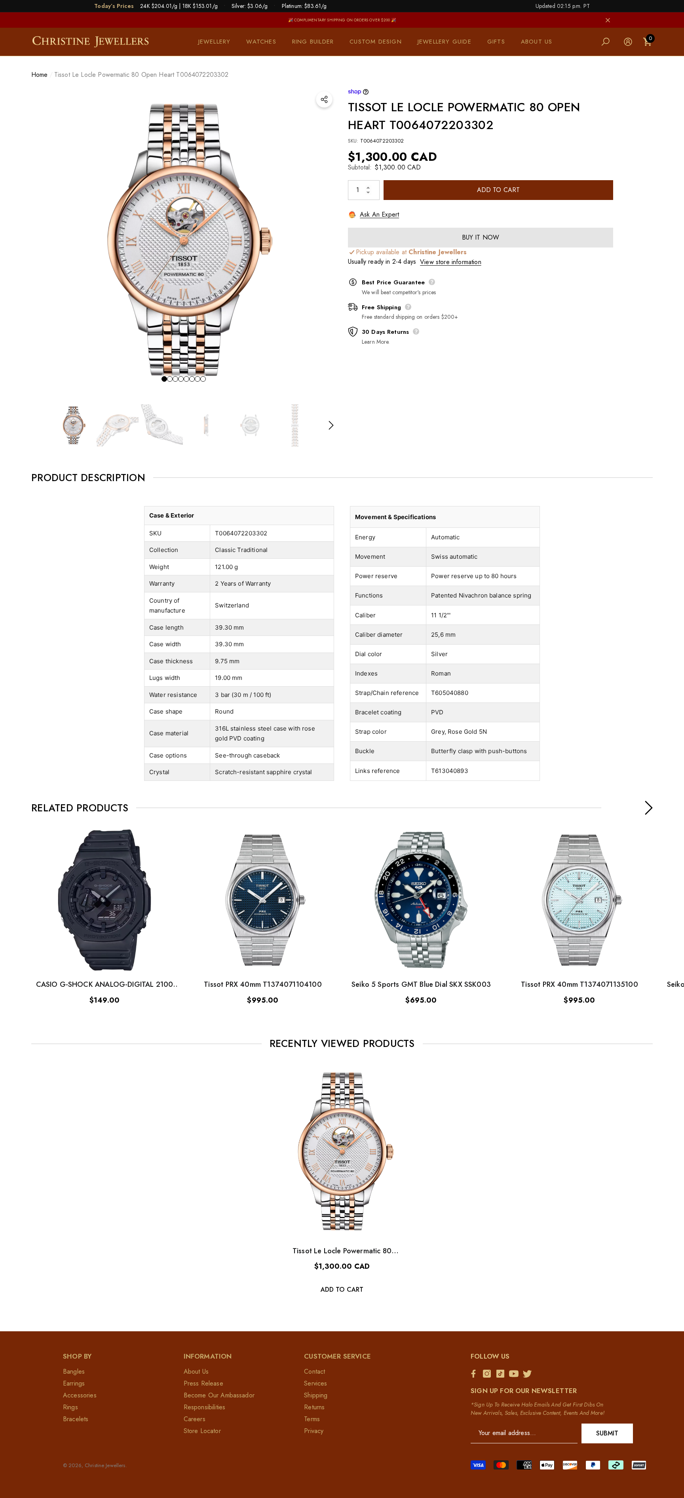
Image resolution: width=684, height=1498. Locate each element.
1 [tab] (164, 379)
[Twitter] (529, 1374)
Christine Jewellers (105, 1465)
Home (39, 74)
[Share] (324, 99)
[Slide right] (331, 425)
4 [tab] (181, 379)
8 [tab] (203, 379)
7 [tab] (197, 379)
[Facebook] (475, 1374)
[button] (218, 42)
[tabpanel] (183, 240)
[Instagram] (489, 1374)
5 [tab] (186, 379)
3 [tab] (175, 379)
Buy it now (481, 237)
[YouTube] (515, 1374)
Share (324, 99)
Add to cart (498, 189)
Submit (607, 1433)
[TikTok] (502, 1374)
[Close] (607, 20)
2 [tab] (170, 379)
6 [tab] (192, 379)
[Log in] (628, 42)
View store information (450, 261)
